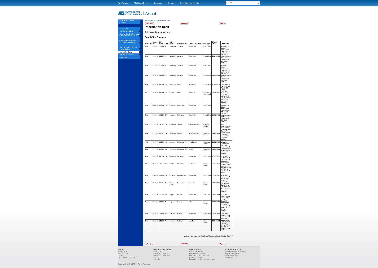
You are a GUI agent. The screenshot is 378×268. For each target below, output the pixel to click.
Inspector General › (232, 255)
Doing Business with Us (189, 3)
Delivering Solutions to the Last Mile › (202, 259)
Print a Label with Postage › (199, 255)
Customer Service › (196, 257)
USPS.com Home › (196, 251)
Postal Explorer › (231, 257)
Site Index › (157, 259)
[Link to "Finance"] (222, 24)
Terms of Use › (123, 253)
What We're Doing (141, 3)
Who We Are (123, 3)
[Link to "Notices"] (149, 24)
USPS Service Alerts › (161, 253)
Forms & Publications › (161, 255)
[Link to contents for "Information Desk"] (184, 24)
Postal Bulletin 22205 (151, 20)
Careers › (156, 257)
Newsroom (158, 3)
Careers (171, 3)
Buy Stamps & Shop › (197, 253)
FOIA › (120, 255)
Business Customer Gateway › (236, 251)
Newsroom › (157, 251)
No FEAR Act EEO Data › (127, 257)
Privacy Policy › (123, 251)
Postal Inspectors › (232, 253)
